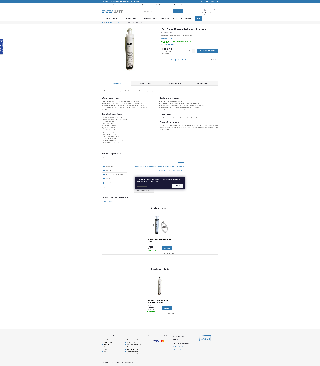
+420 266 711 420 (208, 1)
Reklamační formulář (160, 5)
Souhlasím (177, 186)
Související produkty (173, 83)
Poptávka (122, 5)
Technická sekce (172, 5)
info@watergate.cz (179, 347)
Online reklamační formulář (134, 339)
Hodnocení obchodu (132, 349)
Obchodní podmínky (132, 346)
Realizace (106, 344)
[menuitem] (112, 18)
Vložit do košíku (209, 51)
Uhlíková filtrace (173, 170)
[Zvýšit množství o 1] (193, 50)
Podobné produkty (202, 83)
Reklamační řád (131, 342)
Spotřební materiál (108, 201)
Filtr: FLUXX (181, 162)
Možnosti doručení (169, 44)
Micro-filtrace (180, 170)
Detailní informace (166, 38)
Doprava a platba (132, 5)
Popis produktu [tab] (116, 83)
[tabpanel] (160, 233)
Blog (105, 351)
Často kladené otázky (132, 353)
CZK (213, 5)
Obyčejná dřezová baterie (168, 166)
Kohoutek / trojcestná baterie (154, 166)
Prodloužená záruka (184, 5)
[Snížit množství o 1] (193, 52)
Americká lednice (180, 166)
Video (150, 5)
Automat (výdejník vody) (141, 166)
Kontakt (104, 5)
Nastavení (141, 185)
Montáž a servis (143, 5)
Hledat (177, 11)
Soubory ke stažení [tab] (145, 83)
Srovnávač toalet (113, 5)
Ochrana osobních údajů (134, 344)
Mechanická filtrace (163, 170)
